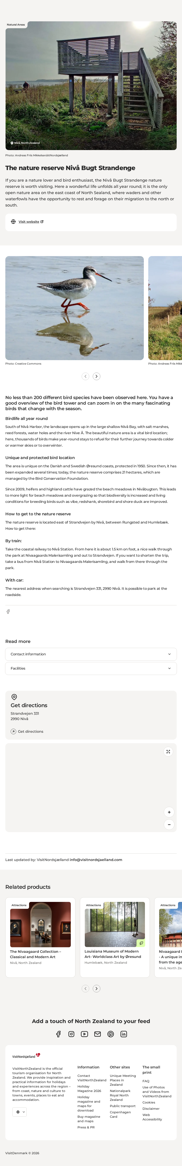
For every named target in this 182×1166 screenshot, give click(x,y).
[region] (91, 787)
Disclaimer (151, 1109)
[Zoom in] (169, 812)
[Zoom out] (169, 824)
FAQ (145, 1081)
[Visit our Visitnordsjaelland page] (84, 1034)
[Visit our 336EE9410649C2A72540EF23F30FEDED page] (97, 1034)
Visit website (29, 222)
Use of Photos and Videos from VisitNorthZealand (157, 1091)
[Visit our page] (58, 1034)
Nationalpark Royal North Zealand (120, 1095)
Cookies (148, 1102)
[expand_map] (168, 752)
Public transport (123, 1106)
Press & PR (86, 1127)
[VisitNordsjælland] (26, 1055)
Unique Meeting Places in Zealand (123, 1080)
